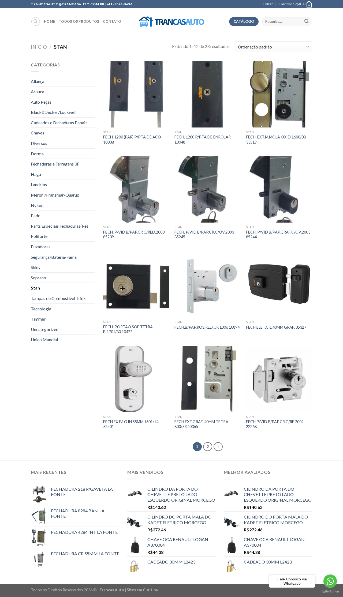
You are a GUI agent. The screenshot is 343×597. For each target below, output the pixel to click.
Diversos (39, 143)
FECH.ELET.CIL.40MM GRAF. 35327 (276, 327)
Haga (36, 174)
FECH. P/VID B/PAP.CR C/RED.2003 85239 (134, 234)
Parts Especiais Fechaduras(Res (59, 225)
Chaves (37, 132)
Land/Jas (39, 184)
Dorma (37, 153)
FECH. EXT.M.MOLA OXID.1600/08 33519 (276, 139)
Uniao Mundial (44, 339)
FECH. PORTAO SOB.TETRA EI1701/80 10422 (128, 329)
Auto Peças (41, 101)
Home (49, 21)
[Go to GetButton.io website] (330, 591)
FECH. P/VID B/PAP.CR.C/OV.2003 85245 (204, 234)
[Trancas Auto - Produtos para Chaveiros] (171, 21)
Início (39, 47)
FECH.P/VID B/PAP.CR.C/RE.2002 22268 (275, 424)
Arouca (37, 91)
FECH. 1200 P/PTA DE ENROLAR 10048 (202, 139)
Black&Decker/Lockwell (53, 112)
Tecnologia (41, 308)
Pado (35, 215)
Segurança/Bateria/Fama (54, 257)
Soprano (38, 277)
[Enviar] (306, 21)
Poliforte (39, 236)
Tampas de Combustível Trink (58, 298)
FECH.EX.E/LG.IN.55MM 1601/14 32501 (130, 424)
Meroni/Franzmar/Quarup (55, 194)
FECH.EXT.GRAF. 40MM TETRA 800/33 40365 (201, 424)
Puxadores (40, 246)
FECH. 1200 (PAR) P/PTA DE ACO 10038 (132, 139)
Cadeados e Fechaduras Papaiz (59, 122)
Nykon (37, 205)
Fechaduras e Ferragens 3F (55, 163)
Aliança (37, 81)
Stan (35, 287)
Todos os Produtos (79, 21)
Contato (112, 21)
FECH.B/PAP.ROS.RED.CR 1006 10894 (207, 327)
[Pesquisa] (35, 21)
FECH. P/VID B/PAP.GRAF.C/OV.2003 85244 (278, 234)
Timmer (38, 318)
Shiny (35, 267)
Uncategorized (44, 329)
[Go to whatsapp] (330, 581)
